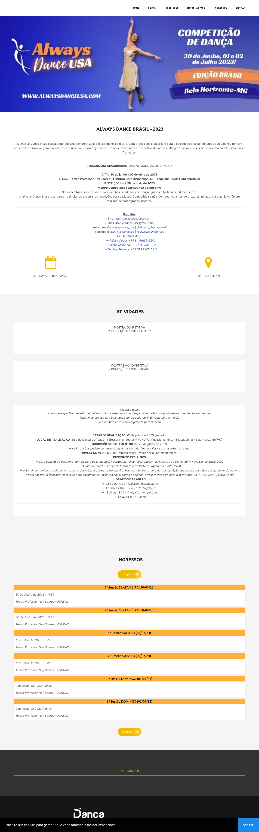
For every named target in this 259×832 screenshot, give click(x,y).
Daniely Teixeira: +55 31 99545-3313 (132, 249)
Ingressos (220, 8)
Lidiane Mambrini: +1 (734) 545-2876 (133, 245)
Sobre (152, 8)
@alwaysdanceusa (122, 231)
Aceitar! (248, 825)
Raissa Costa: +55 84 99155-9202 (133, 240)
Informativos (196, 8)
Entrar (240, 8)
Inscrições (171, 8)
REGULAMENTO (129, 770)
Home (135, 8)
